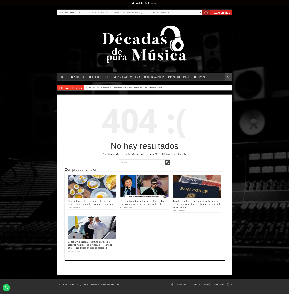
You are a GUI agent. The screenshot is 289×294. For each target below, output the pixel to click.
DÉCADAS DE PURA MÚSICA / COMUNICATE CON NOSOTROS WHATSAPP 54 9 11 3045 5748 (125, 13)
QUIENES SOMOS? (101, 77)
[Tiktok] (199, 13)
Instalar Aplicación (146, 3)
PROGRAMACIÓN (155, 77)
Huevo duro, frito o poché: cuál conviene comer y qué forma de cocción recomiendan (123, 87)
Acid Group (182, 284)
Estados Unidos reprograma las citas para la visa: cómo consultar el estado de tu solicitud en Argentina (196, 203)
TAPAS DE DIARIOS (180, 77)
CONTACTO (202, 77)
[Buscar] (167, 162)
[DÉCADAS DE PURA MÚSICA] (144, 44)
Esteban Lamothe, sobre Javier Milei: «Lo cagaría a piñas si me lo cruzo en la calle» (142, 202)
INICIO (64, 77)
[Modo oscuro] (228, 77)
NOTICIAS (79, 77)
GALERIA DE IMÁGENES (128, 77)
